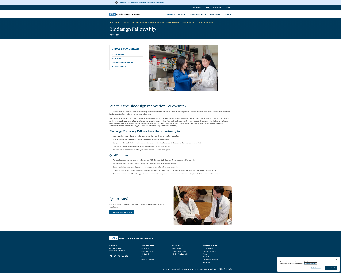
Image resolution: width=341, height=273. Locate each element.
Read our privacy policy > (310, 263)
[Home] (110, 22)
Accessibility (175, 269)
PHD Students (145, 254)
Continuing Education (147, 259)
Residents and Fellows (147, 251)
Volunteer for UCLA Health (180, 254)
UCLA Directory (208, 248)
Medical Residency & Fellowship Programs (164, 22)
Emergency (206, 262)
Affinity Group (207, 257)
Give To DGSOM (177, 248)
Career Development (189, 22)
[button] (217, 8)
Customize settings (316, 268)
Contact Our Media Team (210, 259)
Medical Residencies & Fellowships (135, 22)
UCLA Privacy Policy (187, 269)
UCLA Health (197, 8)
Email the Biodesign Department (122, 212)
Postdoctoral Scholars (147, 257)
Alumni (205, 254)
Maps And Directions (209, 251)
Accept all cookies (331, 268)
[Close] (337, 259)
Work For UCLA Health (179, 251)
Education (117, 22)
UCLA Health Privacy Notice (203, 269)
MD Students (145, 248)
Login (215, 269)
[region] (308, 264)
